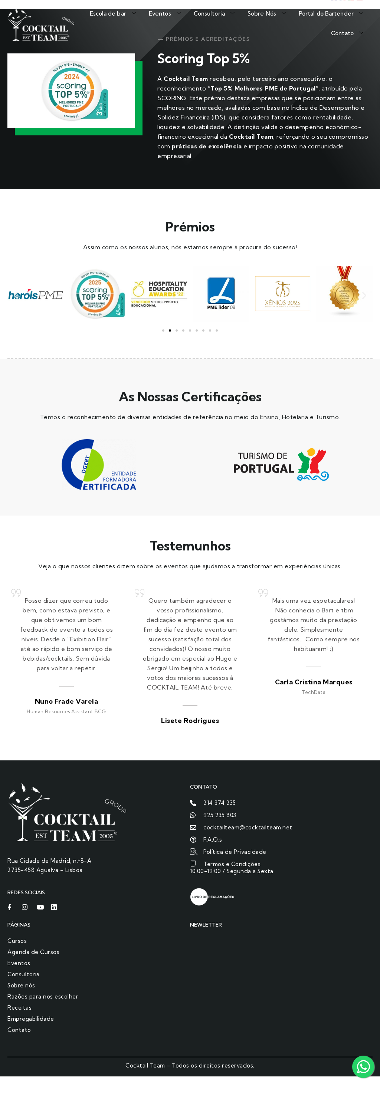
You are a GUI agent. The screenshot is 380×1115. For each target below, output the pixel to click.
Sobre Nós (262, 13)
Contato (342, 33)
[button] (16, 295)
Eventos (160, 13)
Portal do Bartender (326, 13)
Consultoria (209, 13)
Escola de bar (108, 13)
